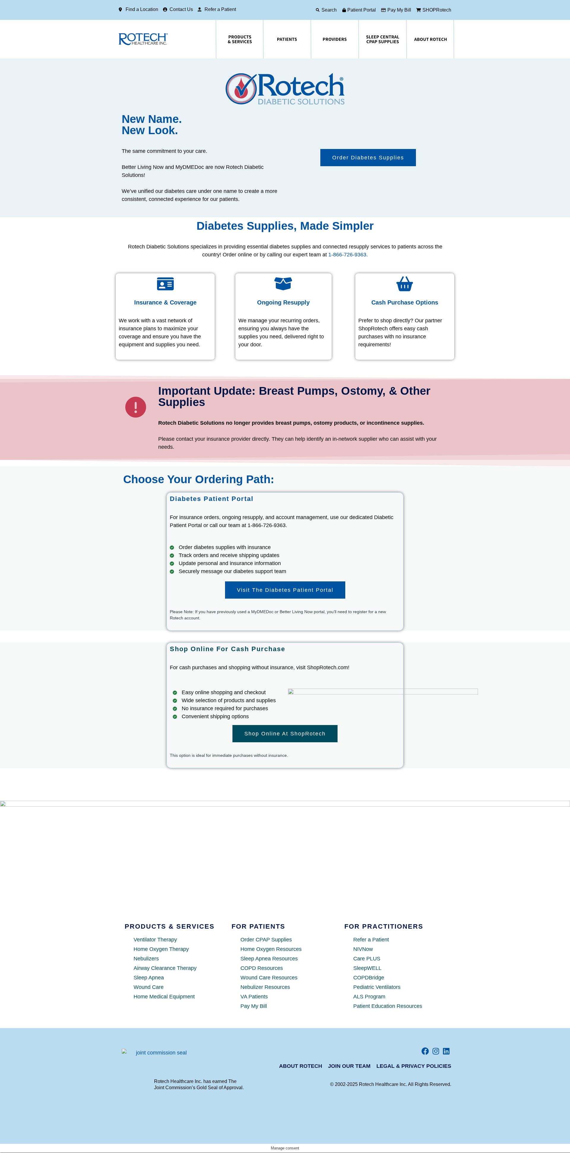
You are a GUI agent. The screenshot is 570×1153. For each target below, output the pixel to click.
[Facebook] (425, 1051)
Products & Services (222, 39)
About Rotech (411, 39)
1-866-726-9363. (348, 255)
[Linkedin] (446, 1051)
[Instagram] (435, 1051)
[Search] (317, 10)
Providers (314, 39)
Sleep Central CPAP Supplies (368, 39)
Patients (265, 39)
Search (329, 9)
